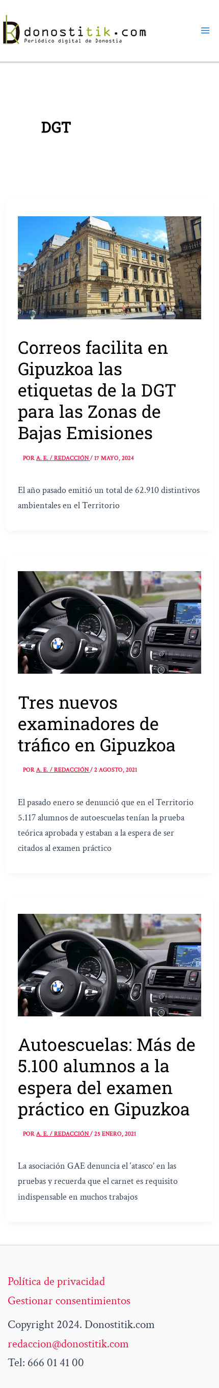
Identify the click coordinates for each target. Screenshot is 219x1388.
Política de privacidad (56, 1281)
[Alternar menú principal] (205, 30)
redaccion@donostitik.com (68, 1343)
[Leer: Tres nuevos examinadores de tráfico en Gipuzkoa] (109, 621)
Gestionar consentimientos (69, 1300)
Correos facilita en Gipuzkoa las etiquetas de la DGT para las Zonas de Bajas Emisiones (97, 390)
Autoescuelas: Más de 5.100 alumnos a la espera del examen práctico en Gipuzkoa (107, 1076)
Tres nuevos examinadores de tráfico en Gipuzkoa (97, 723)
